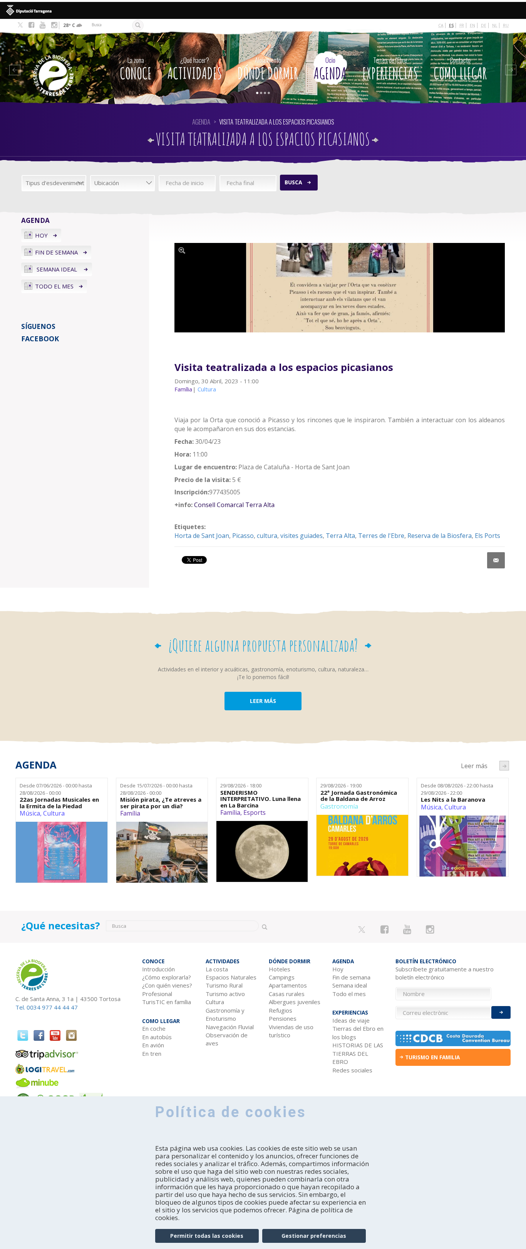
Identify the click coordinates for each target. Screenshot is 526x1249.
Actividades (195, 69)
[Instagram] (54, 25)
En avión (153, 1045)
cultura (267, 535)
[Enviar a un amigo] (496, 560)
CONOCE (136, 69)
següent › (504, 765)
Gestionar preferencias (313, 1235)
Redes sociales (352, 1070)
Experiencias (390, 69)
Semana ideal (57, 269)
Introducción (158, 969)
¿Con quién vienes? (167, 985)
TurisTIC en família (166, 1002)
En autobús (157, 1037)
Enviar (501, 1012)
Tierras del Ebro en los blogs (358, 1032)
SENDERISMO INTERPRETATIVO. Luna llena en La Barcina (260, 799)
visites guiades (301, 535)
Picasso (243, 535)
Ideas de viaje (351, 1020)
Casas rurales (287, 994)
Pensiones (283, 1018)
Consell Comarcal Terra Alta (234, 505)
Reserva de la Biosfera (439, 535)
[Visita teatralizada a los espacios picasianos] (339, 288)
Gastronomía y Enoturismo (225, 1014)
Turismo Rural (224, 985)
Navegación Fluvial (230, 1027)
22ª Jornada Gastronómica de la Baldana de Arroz (358, 795)
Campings (282, 977)
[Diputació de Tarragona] (263, 10)
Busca (293, 182)
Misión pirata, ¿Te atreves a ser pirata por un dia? (160, 802)
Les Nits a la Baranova (453, 799)
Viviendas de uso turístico (291, 1031)
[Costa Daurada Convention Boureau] (453, 1038)
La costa (217, 969)
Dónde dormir (268, 69)
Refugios (280, 1010)
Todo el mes (54, 286)
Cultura (54, 813)
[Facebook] (31, 25)
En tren (151, 1053)
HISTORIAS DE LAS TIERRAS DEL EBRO (357, 1053)
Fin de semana (56, 252)
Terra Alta (340, 535)
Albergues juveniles (294, 1002)
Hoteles (279, 969)
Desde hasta (56, 789)
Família (130, 813)
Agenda (330, 69)
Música (30, 813)
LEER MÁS (263, 701)
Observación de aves (227, 1039)
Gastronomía (339, 806)
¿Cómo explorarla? (166, 977)
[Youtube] (42, 25)
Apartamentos (288, 985)
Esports (254, 812)
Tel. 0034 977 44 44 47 (46, 1007)
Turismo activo (225, 994)
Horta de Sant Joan (201, 535)
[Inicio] (61, 64)
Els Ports (487, 535)
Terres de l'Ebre (381, 535)
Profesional (157, 994)
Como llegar (460, 69)
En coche (154, 1028)
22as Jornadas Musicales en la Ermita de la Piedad (59, 802)
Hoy (41, 235)
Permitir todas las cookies (206, 1235)
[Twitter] (20, 25)
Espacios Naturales (231, 977)
